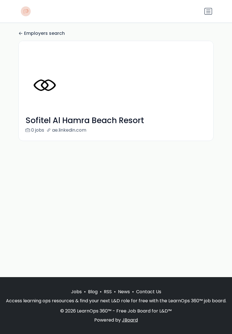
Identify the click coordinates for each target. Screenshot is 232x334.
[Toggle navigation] (208, 11)
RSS (108, 291)
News (124, 291)
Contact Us (148, 291)
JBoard (130, 320)
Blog (93, 291)
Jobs (76, 291)
